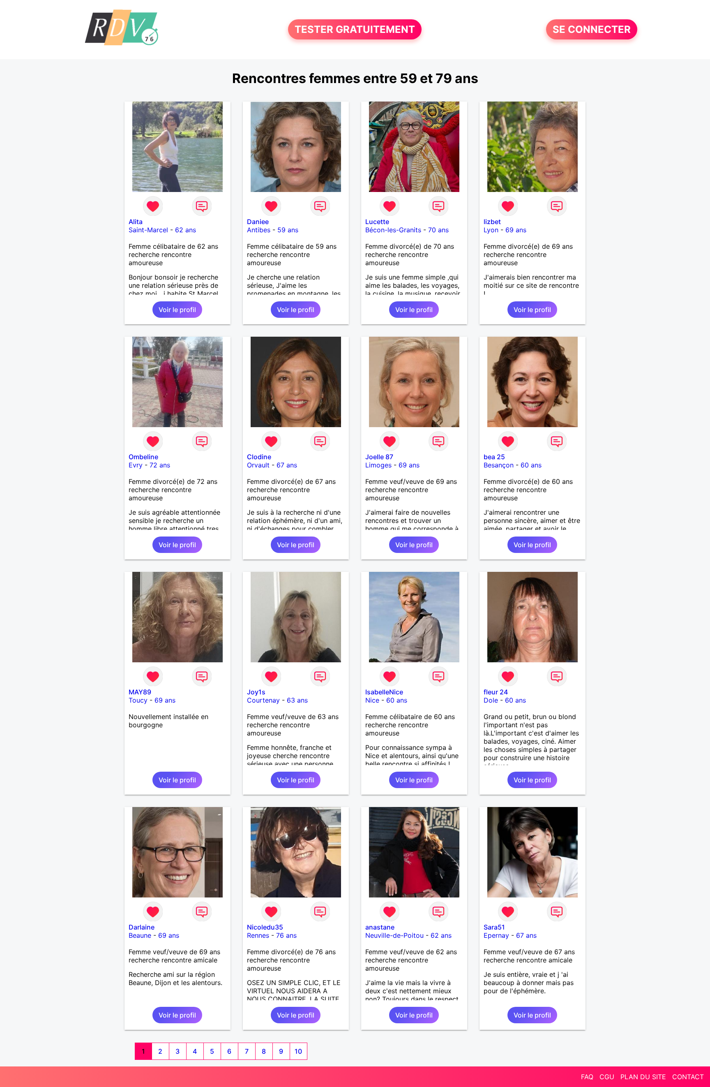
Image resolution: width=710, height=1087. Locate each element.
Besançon (499, 465)
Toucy (138, 700)
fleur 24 (496, 692)
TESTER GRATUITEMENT (355, 29)
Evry (136, 465)
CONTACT (688, 1077)
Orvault (258, 465)
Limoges (378, 465)
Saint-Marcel (148, 230)
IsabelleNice (384, 692)
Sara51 (494, 927)
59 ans (287, 230)
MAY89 (140, 692)
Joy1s (256, 692)
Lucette (377, 221)
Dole (491, 700)
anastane (379, 927)
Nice (372, 700)
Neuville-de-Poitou (394, 935)
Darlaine (141, 927)
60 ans (531, 465)
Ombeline (143, 457)
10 (298, 1051)
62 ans (185, 230)
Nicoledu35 (265, 927)
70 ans (438, 230)
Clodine (259, 457)
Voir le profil (177, 309)
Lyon (491, 230)
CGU (606, 1077)
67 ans (287, 465)
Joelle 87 (379, 457)
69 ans (515, 230)
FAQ (587, 1077)
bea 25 (494, 457)
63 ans (297, 700)
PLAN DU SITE (643, 1077)
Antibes (258, 230)
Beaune (140, 935)
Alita (136, 221)
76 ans (286, 935)
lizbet (492, 221)
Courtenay (263, 700)
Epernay (496, 935)
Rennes (258, 935)
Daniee (258, 221)
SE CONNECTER (592, 29)
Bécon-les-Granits (393, 230)
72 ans (160, 465)
